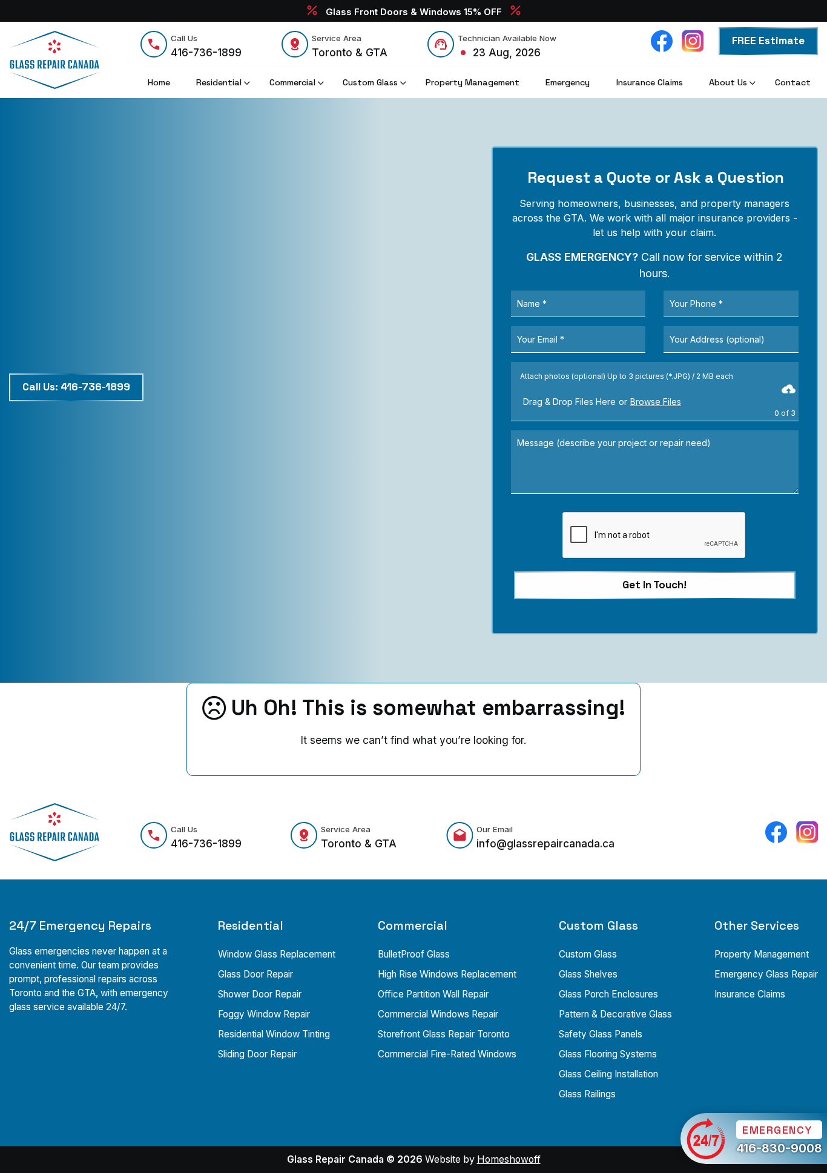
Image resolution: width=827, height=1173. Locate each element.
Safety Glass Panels (600, 1034)
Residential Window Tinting (274, 1034)
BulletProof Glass (414, 954)
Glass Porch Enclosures (608, 994)
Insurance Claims (749, 994)
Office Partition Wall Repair (433, 994)
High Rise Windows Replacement (447, 974)
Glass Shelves (588, 974)
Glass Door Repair (255, 974)
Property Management (761, 954)
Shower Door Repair (259, 994)
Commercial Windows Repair (438, 1014)
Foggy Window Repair (264, 1014)
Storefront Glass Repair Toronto (444, 1034)
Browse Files (655, 401)
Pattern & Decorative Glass (615, 1014)
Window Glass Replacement (276, 954)
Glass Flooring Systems (608, 1054)
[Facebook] (662, 41)
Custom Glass (588, 954)
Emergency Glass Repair (766, 974)
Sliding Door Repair (257, 1054)
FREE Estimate (768, 40)
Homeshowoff (509, 1159)
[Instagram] (692, 41)
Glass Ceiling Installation (608, 1074)
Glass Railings (587, 1094)
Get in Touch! (654, 584)
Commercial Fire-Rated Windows (447, 1054)
